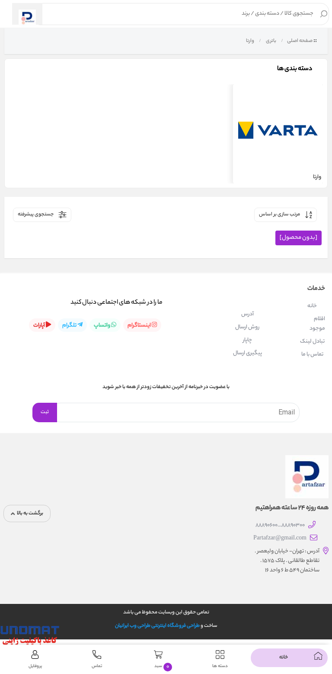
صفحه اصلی (300, 41)
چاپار (247, 340)
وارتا (249, 41)
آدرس (247, 314)
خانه (312, 306)
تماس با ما (312, 354)
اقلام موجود (317, 324)
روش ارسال (247, 327)
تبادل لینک (312, 341)
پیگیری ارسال (247, 353)
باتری (270, 41)
